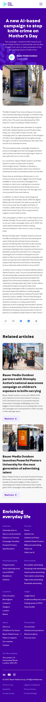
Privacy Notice (30, 689)
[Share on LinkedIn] (29, 321)
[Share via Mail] (13, 321)
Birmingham (8, 599)
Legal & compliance (32, 685)
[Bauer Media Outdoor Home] (8, 4)
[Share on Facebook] (21, 321)
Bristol (5, 614)
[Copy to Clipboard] (6, 321)
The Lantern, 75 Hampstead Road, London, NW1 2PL (10, 660)
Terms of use (8, 685)
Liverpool (6, 603)
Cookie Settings (30, 693)
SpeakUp (6, 689)
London (6, 611)
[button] (40, 4)
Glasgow (6, 607)
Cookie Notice (8, 693)
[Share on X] (36, 321)
